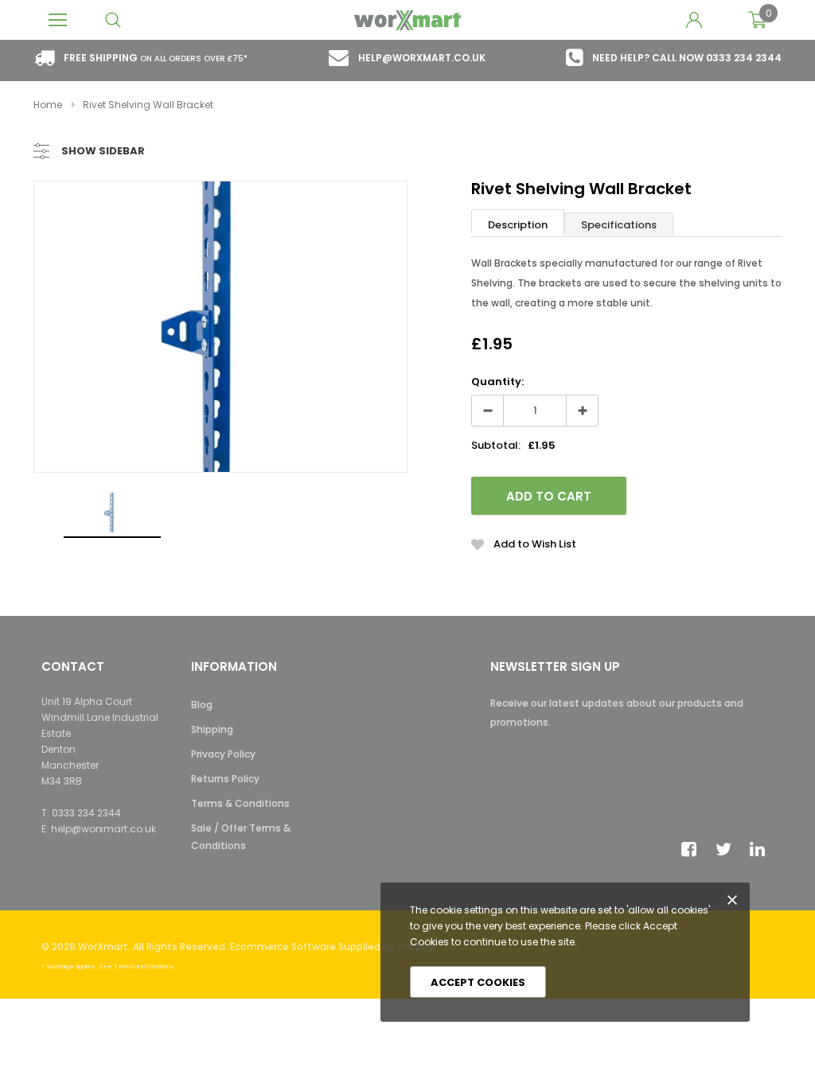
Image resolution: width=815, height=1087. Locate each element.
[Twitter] (727, 849)
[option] (220, 326)
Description (518, 224)
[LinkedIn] (762, 849)
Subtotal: (496, 445)
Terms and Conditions (144, 966)
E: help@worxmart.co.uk (98, 829)
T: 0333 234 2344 (81, 813)
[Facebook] (693, 849)
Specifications (619, 224)
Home (47, 104)
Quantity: (497, 381)
